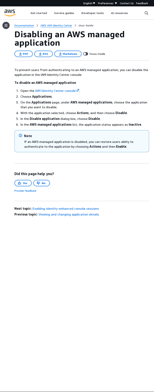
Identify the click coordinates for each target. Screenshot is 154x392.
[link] (86, 25)
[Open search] (146, 13)
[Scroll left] (27, 13)
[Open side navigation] (6, 25)
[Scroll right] (131, 13)
